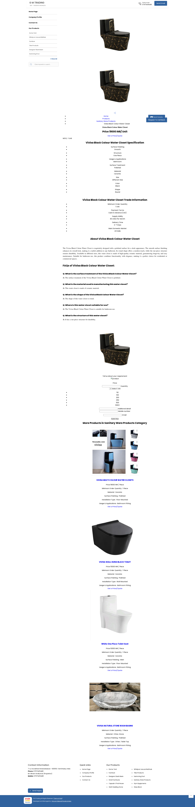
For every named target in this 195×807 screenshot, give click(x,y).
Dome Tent (32, 33)
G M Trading (37, 3)
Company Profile (35, 17)
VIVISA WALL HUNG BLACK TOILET (115, 562)
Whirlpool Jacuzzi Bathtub (37, 37)
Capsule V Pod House (116, 783)
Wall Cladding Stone (116, 787)
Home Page (33, 12)
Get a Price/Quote (115, 136)
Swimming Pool (34, 54)
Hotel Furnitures (114, 780)
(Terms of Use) (57, 798)
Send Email (160, 3)
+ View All (53, 59)
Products (106, 119)
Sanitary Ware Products (105, 121)
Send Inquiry (158, 117)
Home (106, 116)
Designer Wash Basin (36, 50)
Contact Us (33, 23)
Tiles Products (33, 45)
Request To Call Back (156, 120)
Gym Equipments (140, 783)
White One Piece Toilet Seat (114, 644)
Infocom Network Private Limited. (61, 801)
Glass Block (138, 787)
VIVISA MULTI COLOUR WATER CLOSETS (114, 480)
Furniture (32, 41)
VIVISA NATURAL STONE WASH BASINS (115, 725)
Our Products (34, 28)
